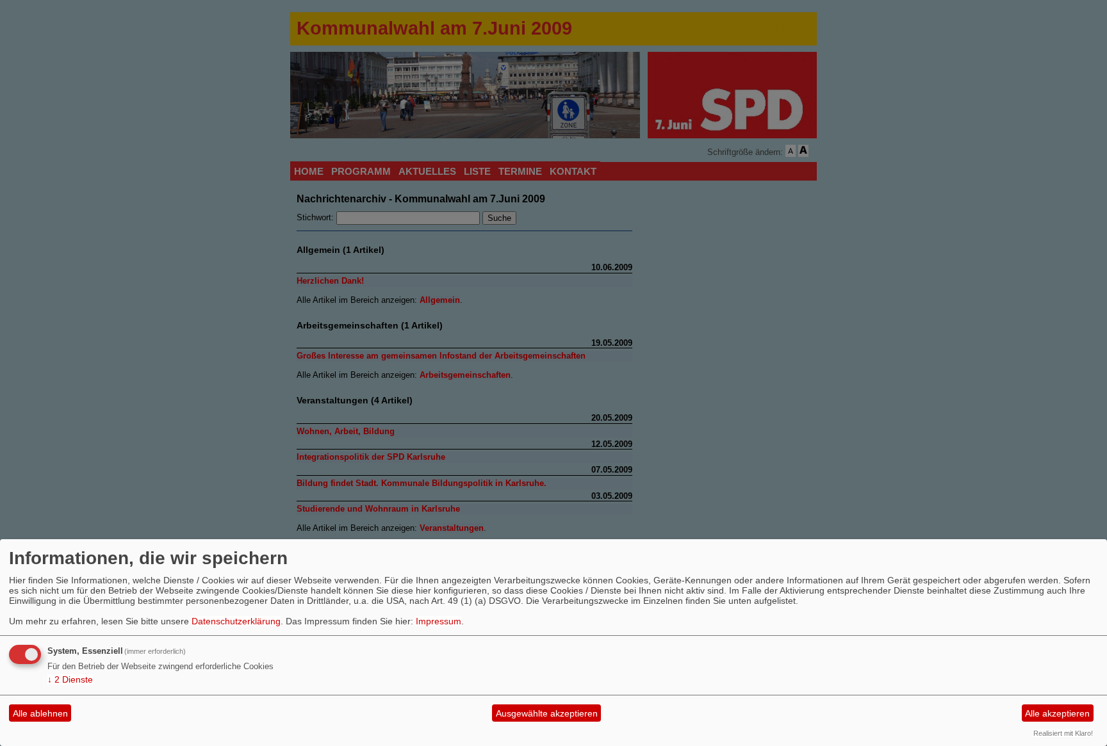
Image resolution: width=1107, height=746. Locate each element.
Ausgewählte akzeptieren (547, 713)
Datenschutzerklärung (236, 621)
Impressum (438, 621)
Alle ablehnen (40, 713)
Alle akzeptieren (1057, 713)
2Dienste (70, 679)
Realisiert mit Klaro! (1063, 733)
